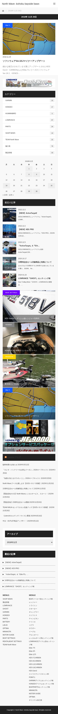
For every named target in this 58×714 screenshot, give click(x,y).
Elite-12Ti (32, 654)
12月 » (11, 195)
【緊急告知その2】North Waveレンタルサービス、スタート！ (25, 494)
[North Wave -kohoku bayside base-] (25, 4)
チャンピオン (34, 619)
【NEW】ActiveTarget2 (27, 213)
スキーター (33, 609)
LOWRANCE (29, 120)
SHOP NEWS (29, 133)
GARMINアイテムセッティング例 (41, 681)
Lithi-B (5, 625)
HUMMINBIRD (29, 113)
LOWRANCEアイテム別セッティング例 (42, 643)
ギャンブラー (34, 612)
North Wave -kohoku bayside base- (27, 710)
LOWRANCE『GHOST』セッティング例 (34, 278)
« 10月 (5, 195)
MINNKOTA (9, 357)
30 (36, 191)
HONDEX (29, 107)
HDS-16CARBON (35, 667)
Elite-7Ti (32, 648)
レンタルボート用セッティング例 (41, 638)
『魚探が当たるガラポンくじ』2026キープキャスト (21, 478)
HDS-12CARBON (35, 664)
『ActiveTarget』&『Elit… (29, 246)
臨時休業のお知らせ (10, 465)
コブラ (31, 625)
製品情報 (29, 153)
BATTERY (6, 622)
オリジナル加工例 (35, 700)
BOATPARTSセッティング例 (39, 687)
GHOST (5, 609)
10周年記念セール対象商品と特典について (35, 262)
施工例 (29, 146)
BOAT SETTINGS (11, 292)
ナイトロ (32, 622)
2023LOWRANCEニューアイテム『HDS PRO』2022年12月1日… (36, 234)
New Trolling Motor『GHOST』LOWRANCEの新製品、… (35, 283)
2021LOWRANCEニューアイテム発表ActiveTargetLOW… (30, 251)
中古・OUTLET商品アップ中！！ (15, 521)
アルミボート (34, 635)
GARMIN (29, 100)
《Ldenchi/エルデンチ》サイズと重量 (16, 516)
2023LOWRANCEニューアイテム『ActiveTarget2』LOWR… (35, 218)
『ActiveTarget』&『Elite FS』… (16, 574)
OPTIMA (6, 628)
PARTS (29, 127)
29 (29, 191)
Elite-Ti (7, 25)
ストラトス (33, 615)
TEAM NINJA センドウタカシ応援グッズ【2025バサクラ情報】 (26, 507)
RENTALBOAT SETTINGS (12, 641)
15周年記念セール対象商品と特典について (18, 489)
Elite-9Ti (32, 651)
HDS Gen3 (33, 671)
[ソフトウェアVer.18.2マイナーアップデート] (29, 39)
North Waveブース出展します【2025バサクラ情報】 (22, 483)
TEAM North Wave (29, 140)
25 (51, 185)
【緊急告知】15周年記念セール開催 (16, 502)
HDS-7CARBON (35, 658)
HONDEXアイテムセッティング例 (41, 684)
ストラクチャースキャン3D (39, 674)
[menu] (54, 3)
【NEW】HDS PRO (26, 229)
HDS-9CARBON (35, 661)
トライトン (33, 605)
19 (6, 185)
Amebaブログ (14, 457)
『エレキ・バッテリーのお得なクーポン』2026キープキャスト (26, 470)
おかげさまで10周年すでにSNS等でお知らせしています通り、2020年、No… (36, 267)
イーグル (32, 632)
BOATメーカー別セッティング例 (41, 599)
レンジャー (33, 602)
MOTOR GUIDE (8, 635)
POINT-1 (32, 677)
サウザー (32, 628)
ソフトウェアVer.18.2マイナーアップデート (24, 61)
